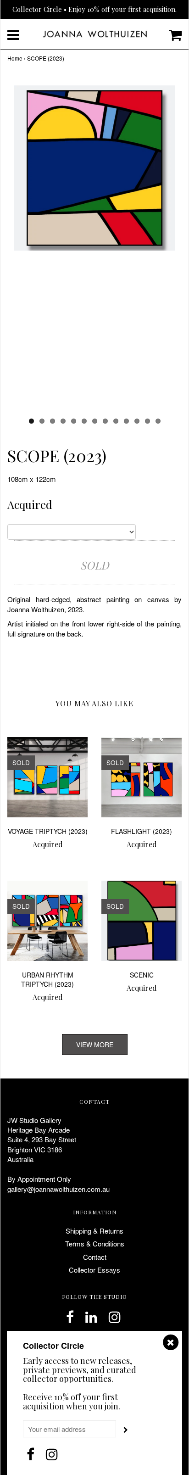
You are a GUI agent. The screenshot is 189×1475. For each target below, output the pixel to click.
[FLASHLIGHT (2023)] (141, 777)
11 (136, 421)
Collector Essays (94, 1269)
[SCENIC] (141, 921)
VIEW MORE (94, 1044)
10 (126, 421)
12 (147, 421)
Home (14, 58)
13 (158, 421)
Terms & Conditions (94, 1243)
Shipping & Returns (94, 1230)
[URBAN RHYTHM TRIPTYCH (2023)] (47, 921)
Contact (94, 1257)
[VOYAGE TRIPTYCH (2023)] (47, 777)
